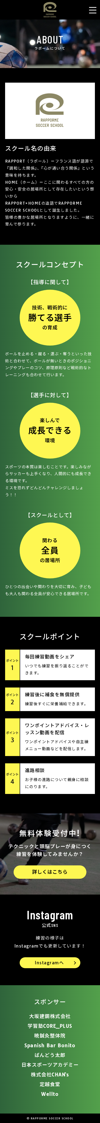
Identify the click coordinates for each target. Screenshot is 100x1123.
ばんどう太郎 (50, 1055)
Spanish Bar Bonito (50, 1045)
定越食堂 (50, 1084)
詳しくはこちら (50, 872)
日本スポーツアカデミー (50, 1065)
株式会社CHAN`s (50, 1074)
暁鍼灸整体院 (50, 1036)
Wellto (49, 1094)
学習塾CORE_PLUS (50, 1026)
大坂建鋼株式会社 (50, 1016)
